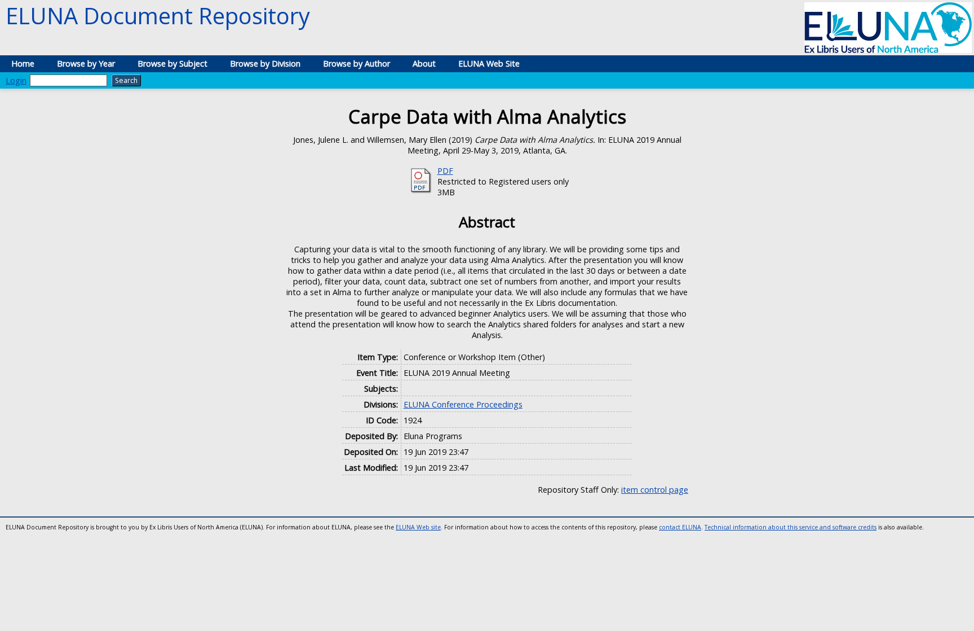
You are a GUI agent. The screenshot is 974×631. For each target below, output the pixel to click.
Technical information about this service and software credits (790, 527)
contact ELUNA (680, 527)
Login (16, 80)
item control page (654, 489)
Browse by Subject (172, 63)
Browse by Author (356, 63)
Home (22, 63)
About (424, 63)
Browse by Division (265, 63)
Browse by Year (86, 63)
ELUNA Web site (418, 527)
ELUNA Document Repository (158, 15)
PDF (445, 170)
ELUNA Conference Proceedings (463, 404)
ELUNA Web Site (489, 63)
